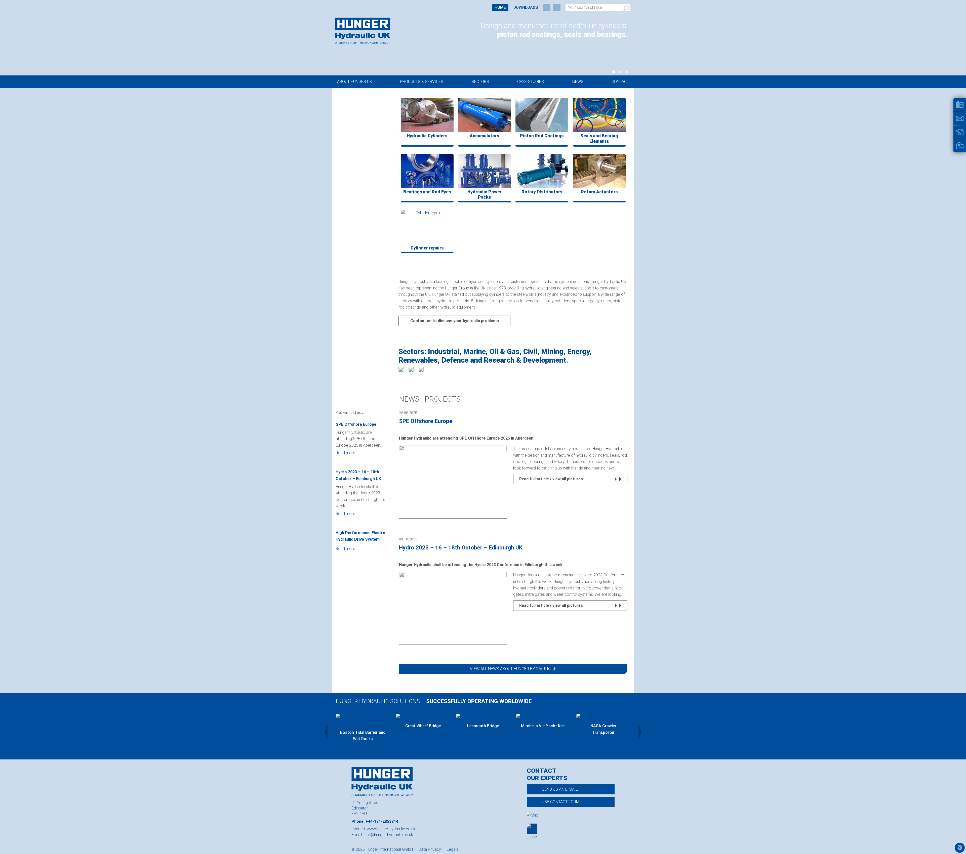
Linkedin (546, 7)
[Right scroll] (639, 732)
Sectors (480, 81)
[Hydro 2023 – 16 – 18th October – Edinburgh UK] (452, 608)
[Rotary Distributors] (541, 171)
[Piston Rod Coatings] (541, 115)
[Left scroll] (326, 732)
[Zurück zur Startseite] (362, 31)
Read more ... (347, 452)
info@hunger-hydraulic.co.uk (388, 834)
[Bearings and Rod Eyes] (427, 171)
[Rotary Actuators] (599, 171)
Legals (452, 849)
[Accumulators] (484, 115)
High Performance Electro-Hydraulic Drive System (361, 536)
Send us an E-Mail (560, 789)
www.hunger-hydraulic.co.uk (391, 829)
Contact (620, 81)
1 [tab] (613, 71)
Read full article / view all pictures (551, 479)
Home (500, 7)
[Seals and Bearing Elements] (599, 115)
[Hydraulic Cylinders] (427, 115)
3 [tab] (626, 71)
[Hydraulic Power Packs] (484, 171)
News (577, 81)
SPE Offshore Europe (356, 424)
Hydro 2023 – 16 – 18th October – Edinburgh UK (358, 475)
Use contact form (560, 801)
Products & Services (421, 81)
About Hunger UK (354, 81)
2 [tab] (620, 71)
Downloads (525, 7)
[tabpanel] (539, 31)
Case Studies (530, 81)
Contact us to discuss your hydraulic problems (454, 320)
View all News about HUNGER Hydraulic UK (513, 668)
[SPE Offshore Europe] (452, 482)
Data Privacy (430, 849)
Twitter (556, 7)
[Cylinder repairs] (427, 227)
